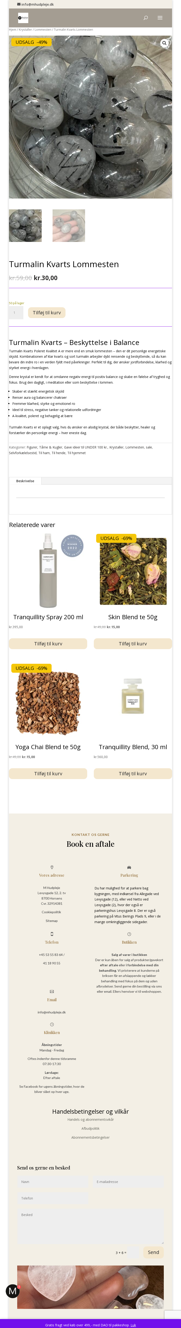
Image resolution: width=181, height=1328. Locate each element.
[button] (164, 43)
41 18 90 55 (51, 963)
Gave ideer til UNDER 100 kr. (85, 447)
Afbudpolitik (90, 1128)
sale (149, 447)
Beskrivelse (25, 481)
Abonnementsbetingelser (90, 1137)
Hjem (12, 29)
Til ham (44, 453)
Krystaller (25, 29)
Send (153, 1252)
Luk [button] (133, 1325)
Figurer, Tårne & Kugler (44, 447)
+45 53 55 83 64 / (52, 955)
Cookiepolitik (52, 912)
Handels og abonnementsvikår (90, 1119)
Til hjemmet (76, 453)
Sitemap (52, 921)
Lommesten (43, 29)
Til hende (59, 453)
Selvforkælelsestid (23, 453)
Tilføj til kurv (47, 312)
